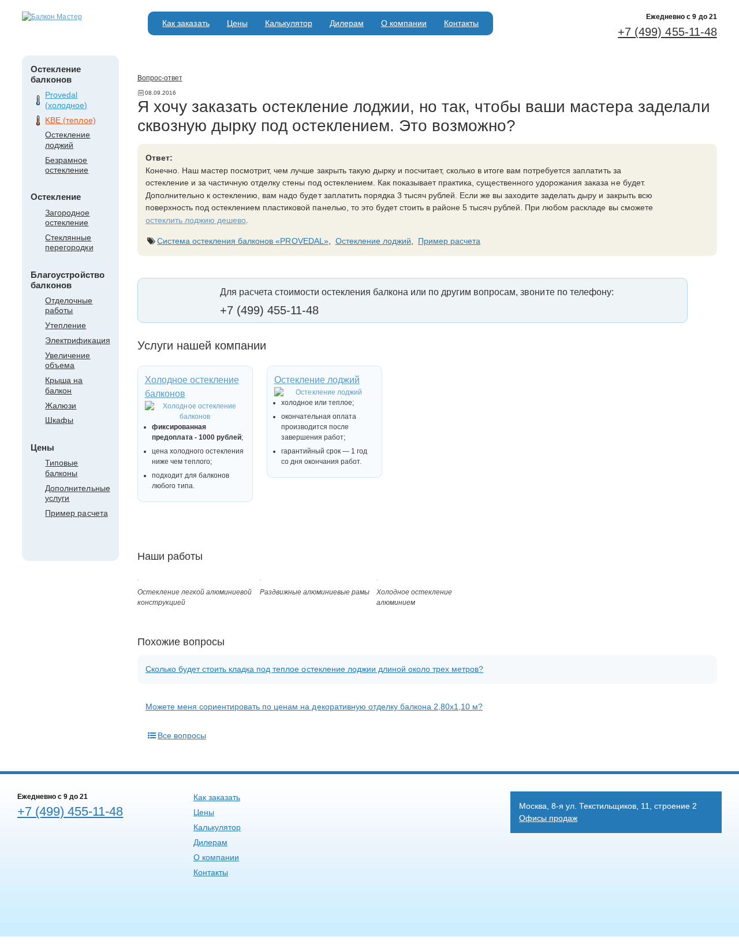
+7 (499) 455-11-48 (667, 31)
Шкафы (59, 420)
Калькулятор (288, 23)
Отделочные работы (68, 305)
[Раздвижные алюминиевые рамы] (260, 578)
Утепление (65, 325)
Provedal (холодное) (66, 99)
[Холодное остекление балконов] (195, 411)
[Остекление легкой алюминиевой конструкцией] (138, 578)
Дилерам (347, 23)
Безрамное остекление (66, 164)
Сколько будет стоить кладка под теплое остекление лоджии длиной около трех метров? (314, 669)
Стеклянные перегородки (69, 242)
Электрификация (77, 340)
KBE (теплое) (70, 120)
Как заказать (185, 23)
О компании (404, 23)
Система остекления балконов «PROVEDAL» (243, 241)
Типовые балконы (61, 467)
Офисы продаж (548, 818)
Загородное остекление (67, 217)
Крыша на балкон (64, 385)
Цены (237, 23)
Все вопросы (182, 735)
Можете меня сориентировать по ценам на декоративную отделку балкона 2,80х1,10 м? (314, 706)
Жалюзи (60, 405)
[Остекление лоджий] (324, 392)
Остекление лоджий (67, 139)
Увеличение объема (67, 360)
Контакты (461, 23)
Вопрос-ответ (159, 78)
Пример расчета (76, 513)
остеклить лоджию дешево (195, 220)
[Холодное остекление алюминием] (377, 578)
